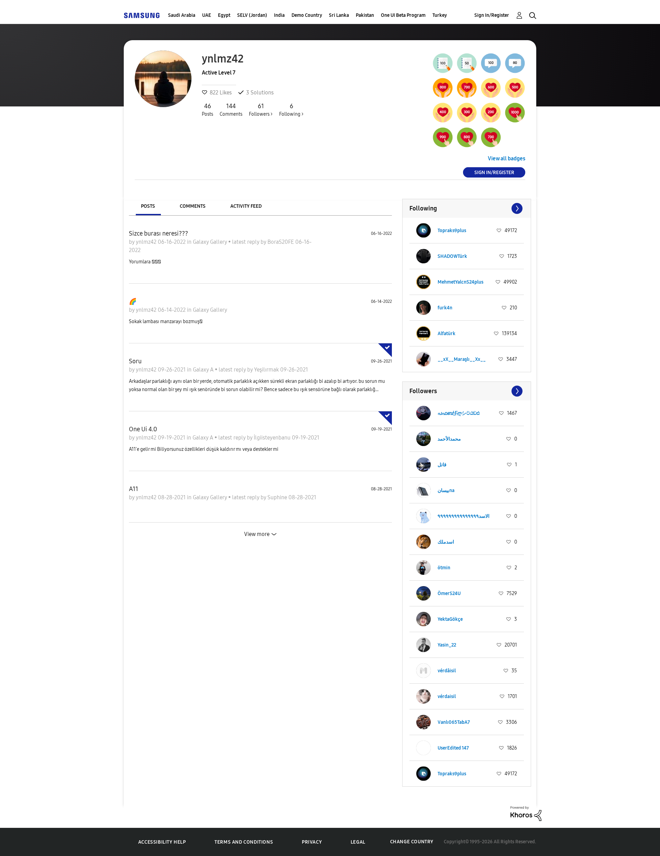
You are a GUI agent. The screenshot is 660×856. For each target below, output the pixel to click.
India (279, 15)
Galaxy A (204, 369)
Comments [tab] (193, 206)
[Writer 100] (442, 63)
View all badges (506, 158)
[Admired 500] (515, 88)
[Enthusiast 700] (491, 137)
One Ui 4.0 (143, 429)
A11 (133, 489)
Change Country (411, 842)
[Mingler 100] (491, 63)
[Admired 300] (466, 112)
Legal (358, 842)
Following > (291, 109)
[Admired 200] (491, 112)
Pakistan (365, 15)
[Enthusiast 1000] (515, 112)
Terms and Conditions (243, 842)
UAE (206, 15)
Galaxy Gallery (210, 242)
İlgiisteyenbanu (273, 437)
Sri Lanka (339, 15)
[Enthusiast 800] (466, 137)
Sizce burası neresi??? (158, 233)
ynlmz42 (147, 242)
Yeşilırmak (267, 369)
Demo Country (307, 15)
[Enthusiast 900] (442, 137)
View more (257, 534)
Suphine (277, 497)
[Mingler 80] (515, 63)
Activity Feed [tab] (246, 206)
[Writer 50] (466, 63)
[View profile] (423, 230)
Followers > (261, 109)
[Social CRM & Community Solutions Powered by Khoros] (525, 813)
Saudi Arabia (181, 15)
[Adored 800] (442, 88)
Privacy (312, 842)
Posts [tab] (148, 206)
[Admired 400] (442, 112)
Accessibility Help (162, 842)
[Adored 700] (466, 88)
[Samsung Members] (142, 15)
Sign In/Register (491, 15)
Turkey (439, 15)
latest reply (246, 242)
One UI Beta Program (403, 15)
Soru (135, 361)
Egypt (224, 15)
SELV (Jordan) (252, 15)
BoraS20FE (281, 242)
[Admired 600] (491, 88)
